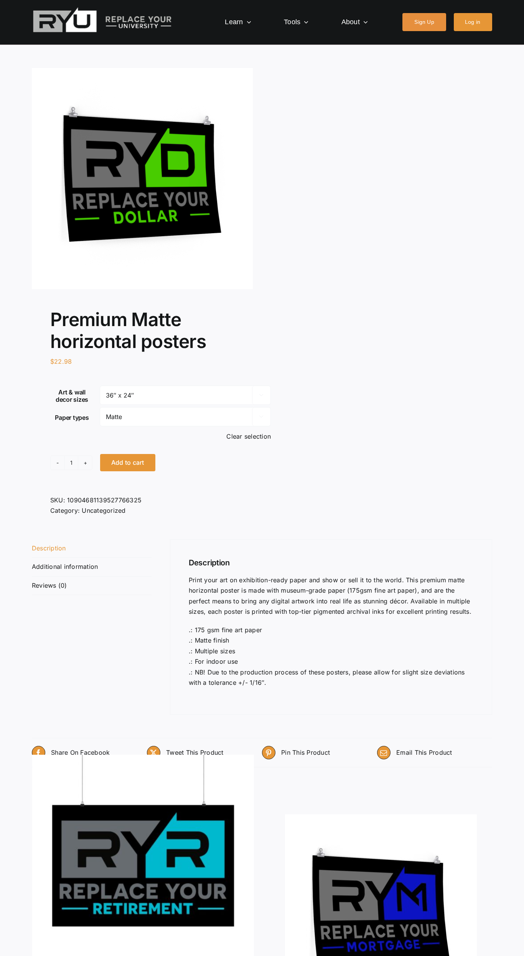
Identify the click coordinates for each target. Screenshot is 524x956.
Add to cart (127, 462)
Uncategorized (103, 510)
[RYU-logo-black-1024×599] (102, 9)
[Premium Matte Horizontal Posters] (143, 865)
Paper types (72, 417)
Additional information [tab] (65, 566)
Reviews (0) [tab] (49, 585)
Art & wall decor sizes (72, 395)
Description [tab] (49, 548)
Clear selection (248, 436)
